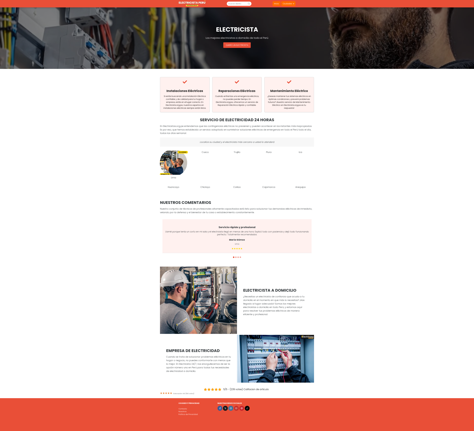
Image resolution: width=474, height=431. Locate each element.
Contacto (182, 409)
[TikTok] (247, 408)
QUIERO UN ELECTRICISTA (237, 45)
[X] (225, 408)
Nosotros (182, 411)
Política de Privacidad (188, 414)
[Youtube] (236, 408)
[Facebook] (219, 408)
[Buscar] (248, 4)
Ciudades (287, 3)
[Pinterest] (241, 408)
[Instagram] (230, 408)
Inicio (276, 3)
